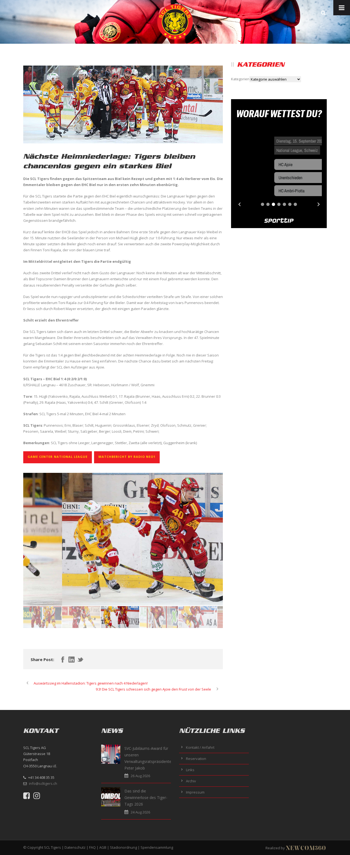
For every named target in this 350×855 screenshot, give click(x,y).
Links (190, 769)
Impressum (195, 792)
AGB (102, 847)
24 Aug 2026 (140, 812)
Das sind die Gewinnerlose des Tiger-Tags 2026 (145, 797)
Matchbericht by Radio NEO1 (126, 457)
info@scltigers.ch (43, 783)
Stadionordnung (123, 847)
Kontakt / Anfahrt (200, 747)
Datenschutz (75, 847)
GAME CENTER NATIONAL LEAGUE (58, 457)
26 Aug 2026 (140, 775)
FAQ (92, 847)
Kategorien (240, 78)
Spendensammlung (157, 847)
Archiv (191, 781)
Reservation (196, 758)
